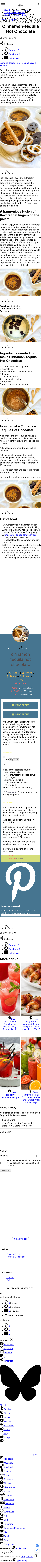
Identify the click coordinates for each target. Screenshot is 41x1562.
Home (3, 19)
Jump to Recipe (7, 63)
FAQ (8, 1280)
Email (3, 1155)
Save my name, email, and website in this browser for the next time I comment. (23, 1163)
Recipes (12, 19)
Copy (27, 1556)
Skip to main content (14, 12)
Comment (5, 1132)
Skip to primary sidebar (15, 15)
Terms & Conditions (15, 1257)
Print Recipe (22, 63)
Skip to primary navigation (17, 10)
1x (11, 759)
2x (14, 759)
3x (17, 759)
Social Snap (21, 1548)
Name (3, 1151)
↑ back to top (20, 1239)
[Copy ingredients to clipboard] (4, 757)
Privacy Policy (13, 1254)
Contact (10, 1277)
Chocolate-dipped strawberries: (20, 535)
